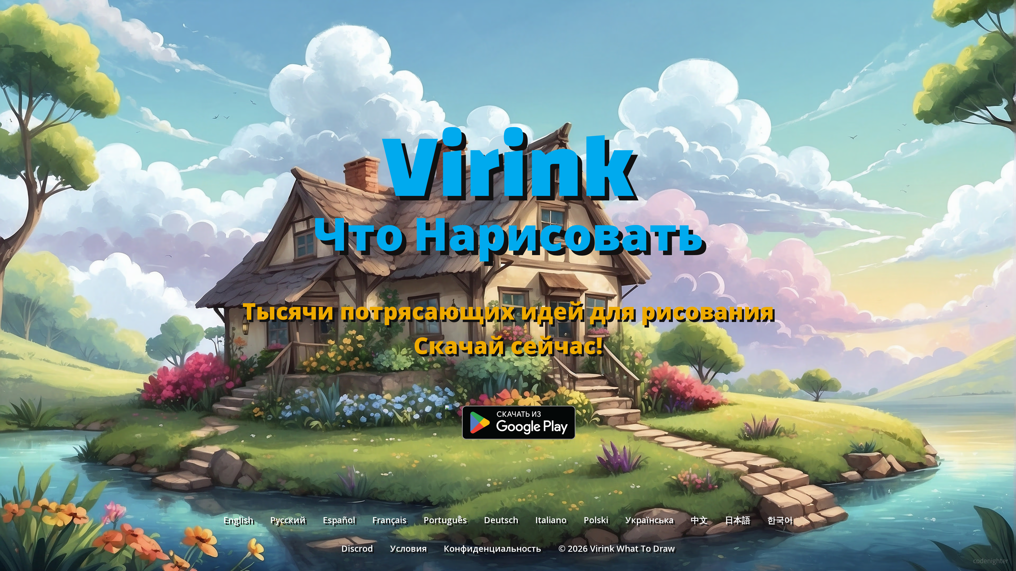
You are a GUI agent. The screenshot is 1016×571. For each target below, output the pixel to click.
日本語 (737, 520)
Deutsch (501, 520)
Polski (596, 520)
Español (339, 520)
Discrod (357, 548)
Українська (649, 520)
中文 (699, 520)
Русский (288, 520)
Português (445, 520)
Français (389, 520)
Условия (408, 548)
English (238, 520)
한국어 (780, 520)
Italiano (550, 520)
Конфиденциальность (492, 548)
